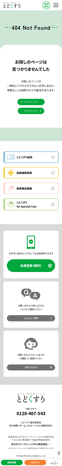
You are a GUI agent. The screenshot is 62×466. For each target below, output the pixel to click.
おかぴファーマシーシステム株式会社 (29, 444)
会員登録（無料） (31, 265)
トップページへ (31, 101)
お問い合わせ (31, 367)
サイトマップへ (31, 110)
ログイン (35, 462)
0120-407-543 (31, 413)
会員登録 (11, 462)
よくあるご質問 (31, 318)
